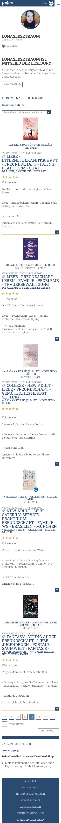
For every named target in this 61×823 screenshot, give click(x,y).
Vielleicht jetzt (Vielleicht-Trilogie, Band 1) (30, 498)
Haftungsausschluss (30, 813)
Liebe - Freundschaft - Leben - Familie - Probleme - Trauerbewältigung (30, 280)
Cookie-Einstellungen (30, 819)
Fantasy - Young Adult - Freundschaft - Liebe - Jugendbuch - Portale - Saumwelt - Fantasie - (30, 642)
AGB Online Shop (30, 800)
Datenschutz (30, 787)
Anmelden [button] (10, 84)
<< (4, 716)
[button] (47, 3)
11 (18, 716)
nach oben (46, 731)
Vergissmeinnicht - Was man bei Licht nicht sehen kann (31, 624)
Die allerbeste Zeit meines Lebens (30, 265)
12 (25, 716)
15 (45, 716)
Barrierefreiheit (30, 806)
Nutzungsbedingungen (30, 793)
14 (39, 716)
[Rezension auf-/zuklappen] (57, 232)
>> (4, 723)
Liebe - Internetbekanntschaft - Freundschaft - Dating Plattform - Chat (30, 162)
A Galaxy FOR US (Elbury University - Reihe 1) (30, 372)
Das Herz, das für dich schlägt (30, 144)
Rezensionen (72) (13, 104)
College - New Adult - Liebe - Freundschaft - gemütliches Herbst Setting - (27, 391)
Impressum (30, 780)
